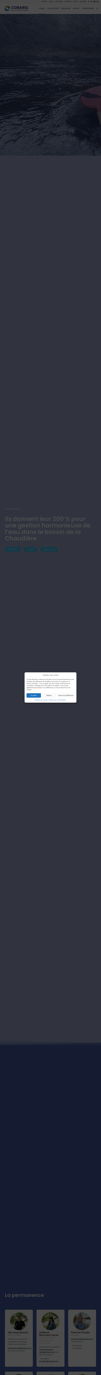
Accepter (34, 695)
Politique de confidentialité (57, 700)
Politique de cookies (41, 700)
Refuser (49, 695)
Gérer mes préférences (65, 695)
